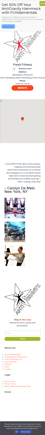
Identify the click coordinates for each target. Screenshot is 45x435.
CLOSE (42, 3)
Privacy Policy (10, 384)
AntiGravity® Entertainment (15, 357)
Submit (22, 339)
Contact (7, 369)
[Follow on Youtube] (22, 399)
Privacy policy (25, 432)
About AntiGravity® (12, 354)
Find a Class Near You (13, 359)
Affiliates (7, 364)
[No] (42, 428)
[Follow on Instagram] (18, 399)
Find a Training (10, 362)
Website (22, 88)
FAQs (6, 367)
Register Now (8, 26)
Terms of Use (9, 381)
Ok (17, 432)
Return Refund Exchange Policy (17, 386)
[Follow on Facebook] (27, 399)
